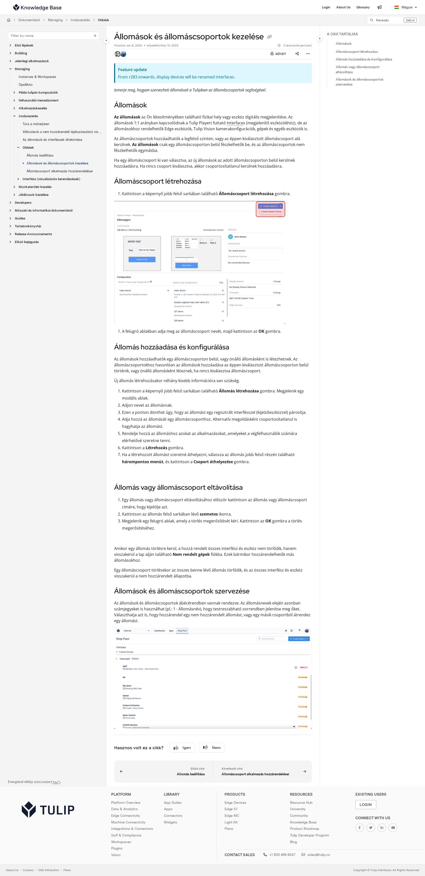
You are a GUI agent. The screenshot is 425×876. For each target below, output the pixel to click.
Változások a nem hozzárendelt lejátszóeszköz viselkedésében (62, 132)
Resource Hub (301, 802)
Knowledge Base (303, 822)
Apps (168, 809)
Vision (116, 855)
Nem (216, 747)
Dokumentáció (29, 20)
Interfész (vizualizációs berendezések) (51, 179)
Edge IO (231, 809)
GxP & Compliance (126, 835)
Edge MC (232, 816)
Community (299, 816)
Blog (293, 842)
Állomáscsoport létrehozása (357, 52)
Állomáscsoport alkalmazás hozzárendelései (60, 171)
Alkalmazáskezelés (33, 108)
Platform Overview (125, 802)
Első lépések (24, 45)
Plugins (116, 848)
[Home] (37, 7)
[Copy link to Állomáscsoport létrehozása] (209, 182)
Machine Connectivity (128, 822)
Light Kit (231, 822)
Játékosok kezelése (33, 195)
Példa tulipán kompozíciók (38, 92)
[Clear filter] (95, 36)
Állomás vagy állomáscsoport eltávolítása (357, 69)
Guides (20, 218)
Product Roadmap (304, 829)
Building (21, 53)
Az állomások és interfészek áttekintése (52, 140)
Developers (23, 202)
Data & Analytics (124, 809)
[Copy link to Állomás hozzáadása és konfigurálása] (237, 348)
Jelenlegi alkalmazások (32, 61)
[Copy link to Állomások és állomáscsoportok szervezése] (257, 592)
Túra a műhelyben (36, 124)
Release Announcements (33, 234)
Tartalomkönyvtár (28, 226)
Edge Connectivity (125, 816)
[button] (393, 20)
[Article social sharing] (297, 54)
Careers (28, 870)
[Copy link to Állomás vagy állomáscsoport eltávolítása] (251, 488)
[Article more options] (308, 54)
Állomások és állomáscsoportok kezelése (57, 163)
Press (67, 870)
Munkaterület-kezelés (35, 187)
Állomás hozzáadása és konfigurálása (364, 59)
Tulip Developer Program (309, 835)
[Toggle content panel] (320, 39)
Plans (229, 829)
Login (366, 804)
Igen (186, 747)
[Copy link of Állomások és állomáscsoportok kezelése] (269, 37)
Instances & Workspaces (37, 77)
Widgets (170, 822)
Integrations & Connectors (132, 829)
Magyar (407, 7)
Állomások (344, 44)
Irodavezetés (80, 20)
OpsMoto (26, 84)
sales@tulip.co (318, 855)
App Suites (173, 802)
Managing (55, 20)
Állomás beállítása (40, 155)
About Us (12, 870)
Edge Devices (235, 802)
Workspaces (121, 842)
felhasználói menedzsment (39, 100)
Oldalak (103, 20)
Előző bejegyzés (27, 242)
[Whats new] (379, 7)
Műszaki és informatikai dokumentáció (44, 210)
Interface (235, 123)
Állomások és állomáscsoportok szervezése (360, 82)
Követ (280, 54)
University (297, 809)
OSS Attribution (48, 870)
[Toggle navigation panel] (106, 40)
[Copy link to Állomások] (155, 105)
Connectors (173, 816)
